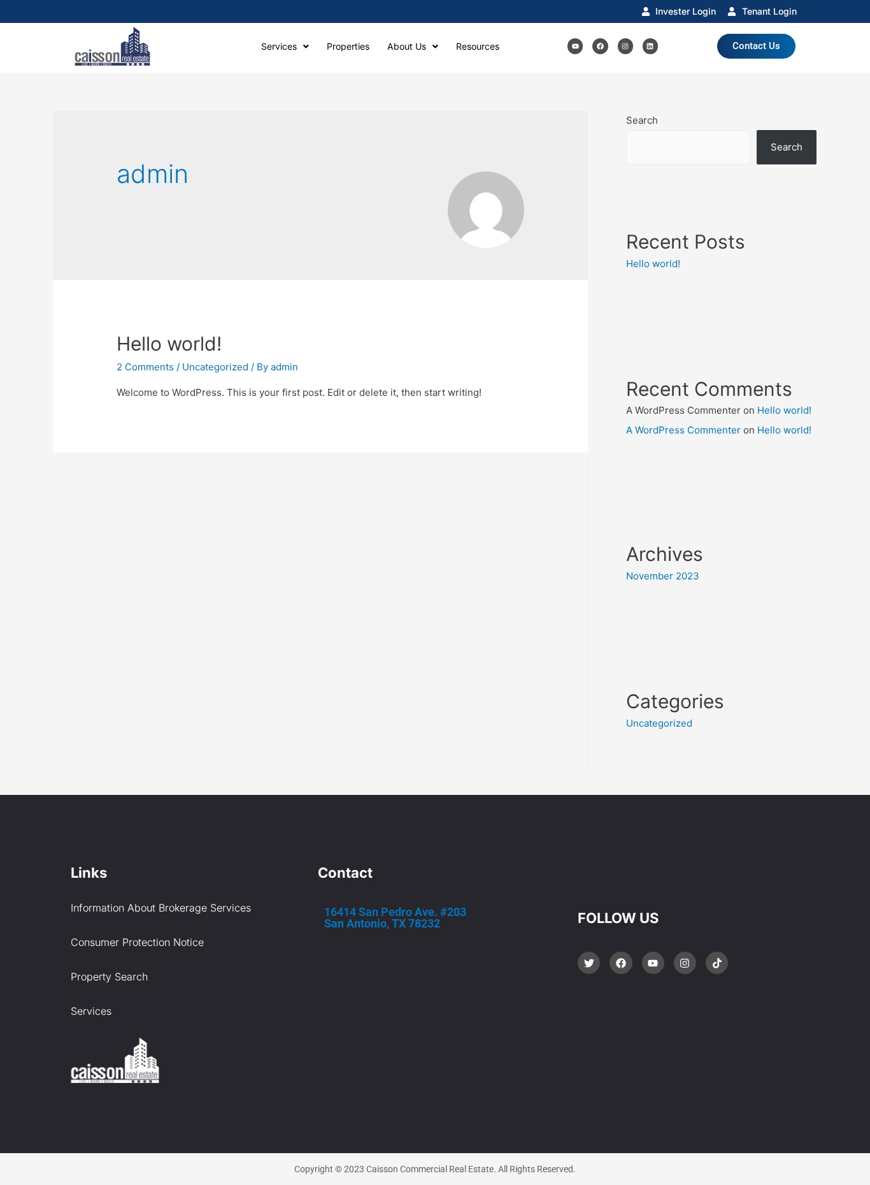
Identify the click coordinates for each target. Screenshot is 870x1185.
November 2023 (662, 576)
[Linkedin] (650, 46)
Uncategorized (215, 367)
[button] (285, 46)
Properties (348, 46)
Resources (477, 46)
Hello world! (169, 343)
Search (642, 120)
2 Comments (145, 367)
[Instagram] (625, 46)
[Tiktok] (717, 963)
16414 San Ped (395, 917)
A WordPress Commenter (683, 430)
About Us (406, 46)
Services (279, 46)
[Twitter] (589, 963)
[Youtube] (575, 46)
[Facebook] (600, 46)
